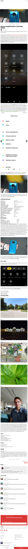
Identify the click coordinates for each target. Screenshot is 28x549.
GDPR (15, 538)
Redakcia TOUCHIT (5, 485)
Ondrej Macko (5, 490)
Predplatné (2, 538)
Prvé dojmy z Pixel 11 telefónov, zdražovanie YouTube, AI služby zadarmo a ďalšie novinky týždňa (14, 484)
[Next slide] (26, 73)
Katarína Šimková (5, 495)
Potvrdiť (14, 523)
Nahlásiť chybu (24, 461)
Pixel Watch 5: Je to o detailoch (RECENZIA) (8, 508)
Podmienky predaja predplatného (18, 537)
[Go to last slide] (1, 73)
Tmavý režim (2, 532)
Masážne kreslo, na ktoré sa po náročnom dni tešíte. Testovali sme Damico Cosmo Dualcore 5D (14, 503)
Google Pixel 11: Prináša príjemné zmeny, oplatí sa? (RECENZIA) (10, 479)
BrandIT (1, 537)
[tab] (13, 317)
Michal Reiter (5, 29)
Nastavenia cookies (17, 539)
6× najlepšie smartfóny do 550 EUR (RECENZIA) (18, 34)
